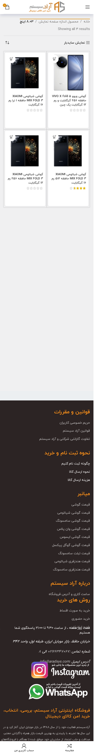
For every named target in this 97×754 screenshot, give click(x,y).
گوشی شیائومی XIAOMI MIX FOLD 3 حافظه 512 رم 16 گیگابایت (69, 178)
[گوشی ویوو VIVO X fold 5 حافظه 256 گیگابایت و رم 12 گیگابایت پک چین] (68, 73)
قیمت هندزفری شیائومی (72, 561)
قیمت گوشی (80, 504)
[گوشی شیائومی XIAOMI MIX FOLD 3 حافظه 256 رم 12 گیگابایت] (25, 151)
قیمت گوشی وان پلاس (73, 529)
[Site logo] (46, 6)
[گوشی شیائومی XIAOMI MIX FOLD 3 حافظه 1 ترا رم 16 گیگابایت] (25, 73)
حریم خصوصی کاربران (75, 423)
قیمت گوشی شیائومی (73, 513)
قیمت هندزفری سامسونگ (71, 569)
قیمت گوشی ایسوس (75, 537)
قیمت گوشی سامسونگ (73, 521)
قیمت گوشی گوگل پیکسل (71, 545)
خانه (87, 21)
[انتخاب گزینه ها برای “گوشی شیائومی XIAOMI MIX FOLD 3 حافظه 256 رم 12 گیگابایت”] (11, 137)
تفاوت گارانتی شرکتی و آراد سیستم (64, 439)
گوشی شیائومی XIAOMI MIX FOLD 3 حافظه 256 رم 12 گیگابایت (25, 178)
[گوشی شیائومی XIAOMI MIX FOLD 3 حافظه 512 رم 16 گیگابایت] (68, 151)
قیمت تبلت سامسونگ (74, 553)
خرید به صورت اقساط (75, 610)
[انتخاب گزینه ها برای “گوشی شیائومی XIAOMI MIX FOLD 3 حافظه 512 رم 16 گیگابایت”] (54, 137)
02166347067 (58, 651)
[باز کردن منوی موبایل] (87, 7)
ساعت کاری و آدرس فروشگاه (69, 594)
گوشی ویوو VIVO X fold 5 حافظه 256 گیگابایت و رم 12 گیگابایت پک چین (69, 100)
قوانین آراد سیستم (76, 431)
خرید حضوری (81, 619)
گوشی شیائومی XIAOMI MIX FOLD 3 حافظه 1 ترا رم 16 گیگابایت (25, 100)
